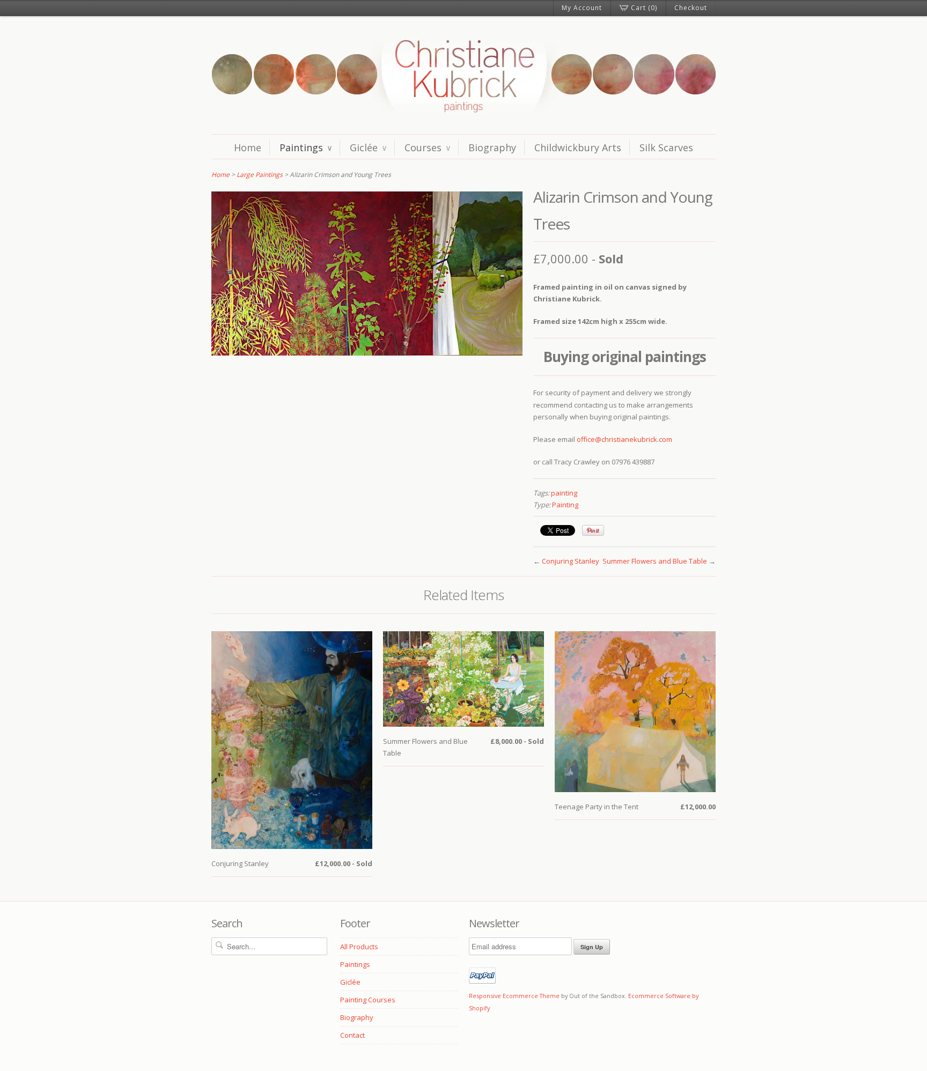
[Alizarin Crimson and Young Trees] (367, 353)
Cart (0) (644, 7)
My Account (582, 7)
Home (247, 147)
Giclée (368, 147)
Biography (492, 147)
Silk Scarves (666, 147)
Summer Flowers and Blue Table (654, 561)
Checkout (690, 7)
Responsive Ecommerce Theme (514, 996)
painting (564, 493)
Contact (352, 1035)
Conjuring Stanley (570, 561)
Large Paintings (260, 174)
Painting (565, 504)
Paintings (305, 147)
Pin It (593, 530)
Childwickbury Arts (577, 147)
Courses (427, 147)
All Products (359, 946)
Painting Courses (367, 999)
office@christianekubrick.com (624, 439)
